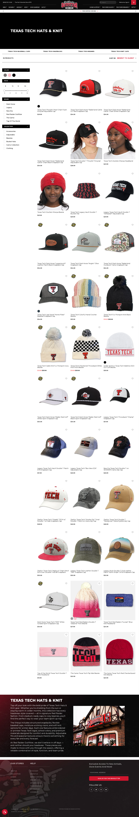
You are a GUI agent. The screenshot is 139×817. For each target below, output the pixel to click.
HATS (43, 7)
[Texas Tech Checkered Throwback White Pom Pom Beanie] (86, 344)
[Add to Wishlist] (66, 71)
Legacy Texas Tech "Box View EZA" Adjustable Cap (84, 469)
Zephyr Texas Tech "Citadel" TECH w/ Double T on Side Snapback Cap (51, 520)
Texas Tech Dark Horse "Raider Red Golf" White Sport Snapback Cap (52, 417)
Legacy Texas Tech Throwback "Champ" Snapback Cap (119, 417)
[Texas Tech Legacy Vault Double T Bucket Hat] (86, 190)
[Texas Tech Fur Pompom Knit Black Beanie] (119, 293)
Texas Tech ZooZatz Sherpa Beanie (50, 212)
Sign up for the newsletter (109, 778)
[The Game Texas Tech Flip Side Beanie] (86, 651)
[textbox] (9, 86)
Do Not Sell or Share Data (18, 811)
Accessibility (34, 792)
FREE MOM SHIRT (15, 780)
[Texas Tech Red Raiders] (119, 600)
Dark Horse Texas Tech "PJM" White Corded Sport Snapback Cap (50, 622)
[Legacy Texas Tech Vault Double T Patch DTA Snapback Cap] (53, 446)
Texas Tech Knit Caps (120, 51)
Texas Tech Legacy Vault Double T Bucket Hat (84, 213)
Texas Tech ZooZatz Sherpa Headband (118, 161)
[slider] (4, 91)
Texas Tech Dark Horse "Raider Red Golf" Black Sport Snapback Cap (86, 417)
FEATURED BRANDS (122, 7)
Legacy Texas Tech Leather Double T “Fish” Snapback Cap (85, 571)
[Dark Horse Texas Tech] (53, 600)
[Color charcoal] (38, 311)
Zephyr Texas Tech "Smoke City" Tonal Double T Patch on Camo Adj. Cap (85, 520)
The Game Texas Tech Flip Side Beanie (85, 673)
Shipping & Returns (36, 777)
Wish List (33, 780)
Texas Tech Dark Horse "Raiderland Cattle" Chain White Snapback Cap (117, 110)
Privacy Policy (24, 809)
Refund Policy (34, 809)
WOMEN (11, 7)
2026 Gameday (35, 7)
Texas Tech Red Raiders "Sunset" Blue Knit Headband (118, 622)
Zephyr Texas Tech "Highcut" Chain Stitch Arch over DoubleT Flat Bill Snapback (53, 571)
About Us (13, 771)
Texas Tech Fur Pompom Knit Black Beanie (117, 315)
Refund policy (35, 789)
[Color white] (108, 362)
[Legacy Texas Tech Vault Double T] (119, 190)
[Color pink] (75, 618)
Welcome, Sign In (124, 2)
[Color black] (38, 106)
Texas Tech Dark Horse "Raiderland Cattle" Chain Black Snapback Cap (50, 161)
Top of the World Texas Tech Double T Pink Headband (52, 674)
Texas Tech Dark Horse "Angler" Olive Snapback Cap (85, 264)
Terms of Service (35, 786)
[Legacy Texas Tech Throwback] (119, 395)
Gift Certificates (35, 783)
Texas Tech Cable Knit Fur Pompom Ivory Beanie (53, 366)
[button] (3, 11)
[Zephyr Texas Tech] (53, 498)
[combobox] (107, 2)
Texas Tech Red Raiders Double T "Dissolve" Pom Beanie (83, 622)
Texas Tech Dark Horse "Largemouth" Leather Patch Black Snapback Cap (51, 264)
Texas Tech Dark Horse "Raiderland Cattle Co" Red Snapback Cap (86, 110)
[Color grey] (72, 618)
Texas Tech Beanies (86, 51)
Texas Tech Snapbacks (52, 51)
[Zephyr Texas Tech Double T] (119, 498)
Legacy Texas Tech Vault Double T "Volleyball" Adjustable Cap (117, 213)
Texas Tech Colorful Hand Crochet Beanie (84, 315)
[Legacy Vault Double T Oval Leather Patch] (119, 549)
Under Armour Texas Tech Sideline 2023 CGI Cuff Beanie (119, 366)
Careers (13, 777)
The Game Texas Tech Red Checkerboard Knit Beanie (119, 674)
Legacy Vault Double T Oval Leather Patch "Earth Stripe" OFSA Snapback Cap (119, 571)
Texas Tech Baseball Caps (19, 51)
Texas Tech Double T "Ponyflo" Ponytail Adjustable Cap (86, 161)
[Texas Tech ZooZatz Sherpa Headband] (119, 139)
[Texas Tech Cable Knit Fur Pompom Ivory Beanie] (53, 344)
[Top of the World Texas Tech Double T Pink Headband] (53, 651)
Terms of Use (14, 809)
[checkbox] (16, 104)
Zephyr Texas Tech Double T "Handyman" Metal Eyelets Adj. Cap (117, 520)
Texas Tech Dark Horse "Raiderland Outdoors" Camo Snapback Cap (117, 264)
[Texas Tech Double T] (86, 139)
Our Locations (15, 774)
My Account (34, 771)
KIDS (26, 7)
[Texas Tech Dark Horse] (86, 88)
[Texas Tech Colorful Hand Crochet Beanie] (86, 293)
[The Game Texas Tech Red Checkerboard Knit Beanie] (119, 651)
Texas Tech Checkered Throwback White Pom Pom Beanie (86, 366)
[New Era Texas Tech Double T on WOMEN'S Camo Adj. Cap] (119, 446)
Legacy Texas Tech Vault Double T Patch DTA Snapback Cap (52, 469)
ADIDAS (19, 7)
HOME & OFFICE (95, 7)
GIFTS (133, 7)
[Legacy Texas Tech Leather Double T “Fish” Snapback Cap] (86, 549)
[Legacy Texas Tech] (86, 446)
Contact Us (34, 774)
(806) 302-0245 (7, 2)
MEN (4, 7)
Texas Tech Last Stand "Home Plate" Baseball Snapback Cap (51, 315)
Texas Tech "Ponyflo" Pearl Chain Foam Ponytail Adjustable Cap (52, 110)
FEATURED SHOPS (108, 7)
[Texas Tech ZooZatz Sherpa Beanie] (53, 190)
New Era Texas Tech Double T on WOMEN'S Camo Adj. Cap (116, 469)
